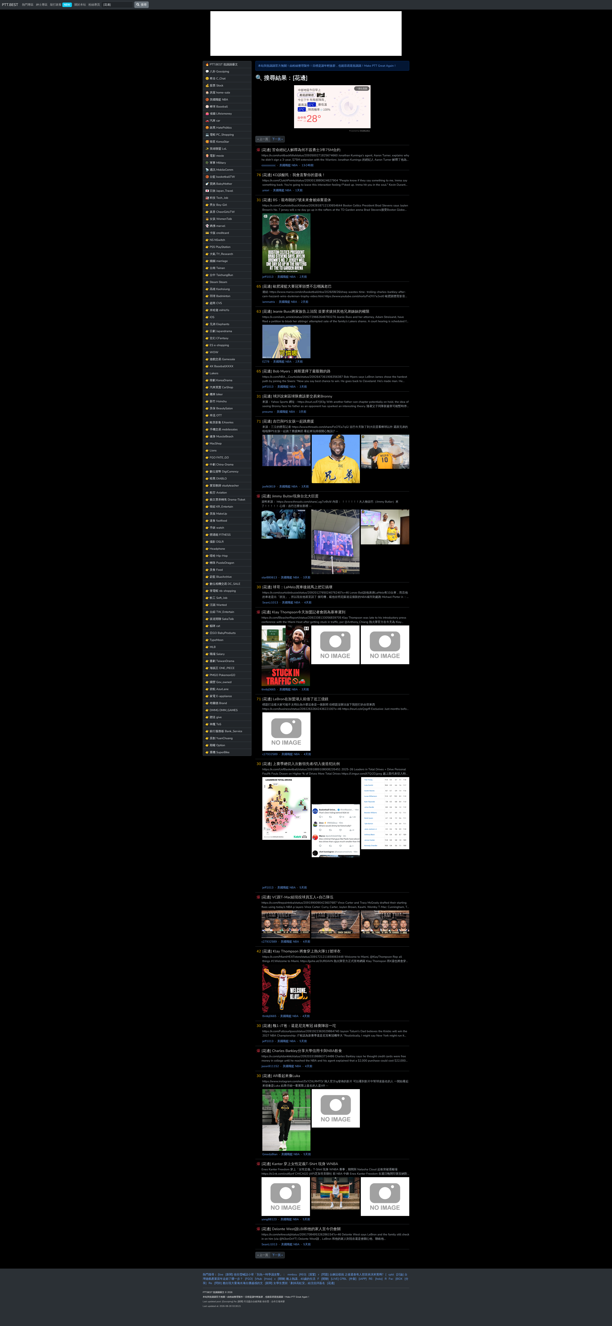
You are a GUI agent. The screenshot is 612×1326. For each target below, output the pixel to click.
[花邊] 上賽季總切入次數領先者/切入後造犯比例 (301, 764)
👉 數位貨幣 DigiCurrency (221, 471)
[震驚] (312, 1274)
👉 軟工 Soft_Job (216, 598)
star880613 (269, 577)
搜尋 (143, 5)
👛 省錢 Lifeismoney (218, 113)
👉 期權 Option (215, 745)
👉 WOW (211, 352)
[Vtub (258, 1279)
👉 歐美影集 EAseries (219, 422)
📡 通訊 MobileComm (219, 170)
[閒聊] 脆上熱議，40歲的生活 (296, 1279)
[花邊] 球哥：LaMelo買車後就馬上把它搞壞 (297, 587)
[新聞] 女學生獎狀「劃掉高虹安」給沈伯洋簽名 (295, 1283)
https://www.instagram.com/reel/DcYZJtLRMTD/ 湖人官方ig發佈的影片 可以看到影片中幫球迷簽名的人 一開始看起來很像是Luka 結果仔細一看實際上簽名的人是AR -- (335, 1083)
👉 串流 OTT (213, 415)
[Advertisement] (306, 33)
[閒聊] (325, 1279)
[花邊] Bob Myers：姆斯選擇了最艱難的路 (296, 371)
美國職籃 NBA (288, 165)
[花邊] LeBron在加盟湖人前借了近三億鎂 (295, 699)
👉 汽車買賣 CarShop (219, 387)
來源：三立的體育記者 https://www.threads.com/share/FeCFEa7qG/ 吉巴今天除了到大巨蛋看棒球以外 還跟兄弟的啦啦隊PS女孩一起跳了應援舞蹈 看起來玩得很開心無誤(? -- (335, 429)
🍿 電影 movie (214, 156)
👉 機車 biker (214, 394)
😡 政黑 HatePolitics (218, 128)
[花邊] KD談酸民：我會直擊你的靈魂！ (293, 175)
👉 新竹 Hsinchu (216, 401)
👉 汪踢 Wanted (216, 605)
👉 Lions (211, 450)
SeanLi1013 (270, 602)
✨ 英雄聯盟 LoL (216, 149)
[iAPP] (363, 1279)
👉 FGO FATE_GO (217, 457)
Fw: (391, 1279)
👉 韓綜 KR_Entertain (219, 507)
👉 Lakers (211, 373)
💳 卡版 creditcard (217, 233)
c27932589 (270, 754)
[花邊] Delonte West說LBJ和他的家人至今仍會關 (301, 1229)
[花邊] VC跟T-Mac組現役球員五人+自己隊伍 (297, 897)
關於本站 (80, 5)
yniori (265, 190)
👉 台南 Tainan (215, 268)
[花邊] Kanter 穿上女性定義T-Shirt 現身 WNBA (300, 1164)
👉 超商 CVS (213, 303)
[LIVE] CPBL (339, 1279)
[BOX (398, 1279)
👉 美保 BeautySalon (219, 408)
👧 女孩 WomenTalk (218, 219)
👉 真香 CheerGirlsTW (220, 212)
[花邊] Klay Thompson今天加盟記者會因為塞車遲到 (303, 612)
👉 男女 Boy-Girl (216, 205)
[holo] (379, 1279)
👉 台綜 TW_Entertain (219, 612)
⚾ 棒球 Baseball (216, 106)
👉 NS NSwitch (215, 240)
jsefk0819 (268, 486)
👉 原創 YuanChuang (219, 738)
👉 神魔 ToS (213, 724)
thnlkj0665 (269, 689)
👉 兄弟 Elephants (217, 324)
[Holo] (268, 1279)
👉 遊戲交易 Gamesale (220, 359)
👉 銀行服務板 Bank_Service (223, 731)
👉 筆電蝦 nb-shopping (220, 591)
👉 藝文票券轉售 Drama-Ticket (225, 499)
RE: (371, 1279)
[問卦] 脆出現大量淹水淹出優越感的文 (238, 1283)
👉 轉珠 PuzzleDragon (219, 563)
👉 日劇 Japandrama (218, 331)
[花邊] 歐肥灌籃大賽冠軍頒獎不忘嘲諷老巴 (297, 286)
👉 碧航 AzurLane (217, 689)
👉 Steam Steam (216, 282)
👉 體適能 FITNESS (218, 535)
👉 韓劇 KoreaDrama (218, 380)
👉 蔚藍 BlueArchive (218, 577)
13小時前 (308, 165)
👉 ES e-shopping (217, 345)
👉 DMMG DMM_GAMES (221, 710)
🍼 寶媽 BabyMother (218, 184)
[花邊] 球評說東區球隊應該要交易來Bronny (297, 396)
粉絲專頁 (94, 5)
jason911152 (270, 1066)
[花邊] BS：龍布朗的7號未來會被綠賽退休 (296, 200)
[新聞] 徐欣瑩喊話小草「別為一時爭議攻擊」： (255, 1274)
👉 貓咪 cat (212, 626)
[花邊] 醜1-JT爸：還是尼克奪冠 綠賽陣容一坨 (299, 1026)
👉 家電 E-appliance (218, 696)
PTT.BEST (10, 4)
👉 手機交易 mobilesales (221, 429)
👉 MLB (210, 647)
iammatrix (268, 302)
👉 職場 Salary (215, 654)
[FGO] (249, 1279)
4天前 (308, 602)
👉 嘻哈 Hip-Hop (216, 556)
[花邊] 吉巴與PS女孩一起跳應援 (288, 421)
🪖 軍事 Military (215, 163)
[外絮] (353, 1279)
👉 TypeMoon (214, 640)
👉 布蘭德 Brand (216, 703)
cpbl (391, 1274)
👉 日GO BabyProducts (220, 633)
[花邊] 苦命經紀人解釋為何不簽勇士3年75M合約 (301, 150)
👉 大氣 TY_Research (219, 254)
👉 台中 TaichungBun (219, 275)
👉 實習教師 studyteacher (222, 485)
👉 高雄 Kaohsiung (217, 289)
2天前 (303, 277)
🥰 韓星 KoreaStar (217, 142)
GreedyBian (269, 1154)
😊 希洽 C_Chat (215, 78)
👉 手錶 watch (214, 528)
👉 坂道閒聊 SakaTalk (219, 619)
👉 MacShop (213, 443)
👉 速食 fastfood (216, 521)
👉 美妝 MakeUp (216, 514)
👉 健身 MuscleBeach (219, 436)
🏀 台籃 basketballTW (220, 177)
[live (220, 1274)
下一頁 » (277, 139)
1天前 (299, 190)
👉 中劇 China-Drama (219, 464)
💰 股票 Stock (214, 85)
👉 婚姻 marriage (216, 261)
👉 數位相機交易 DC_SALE (222, 584)
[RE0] (302, 1274)
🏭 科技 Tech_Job (216, 198)
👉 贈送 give (213, 717)
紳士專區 (41, 5)
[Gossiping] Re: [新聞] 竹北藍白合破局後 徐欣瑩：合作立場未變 (253, 1301)
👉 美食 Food (214, 570)
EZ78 (265, 362)
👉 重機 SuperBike (217, 752)
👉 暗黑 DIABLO (216, 478)
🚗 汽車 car (212, 121)
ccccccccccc (269, 165)
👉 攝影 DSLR (214, 542)
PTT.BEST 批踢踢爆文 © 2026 (217, 1292)
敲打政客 (60, 5)
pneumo (267, 412)
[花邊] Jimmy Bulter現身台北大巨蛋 (290, 496)
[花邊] (331, 1283)
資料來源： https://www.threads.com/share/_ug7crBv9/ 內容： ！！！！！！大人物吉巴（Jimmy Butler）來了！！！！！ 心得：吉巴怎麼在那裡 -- (330, 504)
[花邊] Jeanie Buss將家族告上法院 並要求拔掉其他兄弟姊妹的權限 (315, 311)
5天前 (303, 887)
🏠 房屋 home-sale (217, 92)
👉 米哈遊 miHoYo (217, 310)
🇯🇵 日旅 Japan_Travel (219, 191)
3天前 (303, 387)
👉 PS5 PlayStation (217, 247)
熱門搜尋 (208, 1274)
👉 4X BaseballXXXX (219, 366)
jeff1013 (267, 277)
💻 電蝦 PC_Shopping (219, 135)
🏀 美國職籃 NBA (216, 99)
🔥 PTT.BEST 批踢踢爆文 (221, 64)
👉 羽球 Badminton (217, 296)
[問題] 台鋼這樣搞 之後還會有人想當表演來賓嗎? (352, 1274)
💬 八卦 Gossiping (217, 71)
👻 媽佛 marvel (215, 226)
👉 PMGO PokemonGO (220, 675)
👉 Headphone (215, 549)
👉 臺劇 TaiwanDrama (219, 661)
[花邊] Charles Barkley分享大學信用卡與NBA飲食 (302, 1051)
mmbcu (292, 1274)
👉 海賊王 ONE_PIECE (220, 668)
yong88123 (269, 1219)
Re (210, 1283)
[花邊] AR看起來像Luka (281, 1076)
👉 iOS (209, 317)
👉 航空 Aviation (216, 492)
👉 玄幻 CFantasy (216, 338)
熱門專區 (27, 5)
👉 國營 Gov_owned (218, 682)
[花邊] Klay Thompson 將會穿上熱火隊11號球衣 (301, 951)
